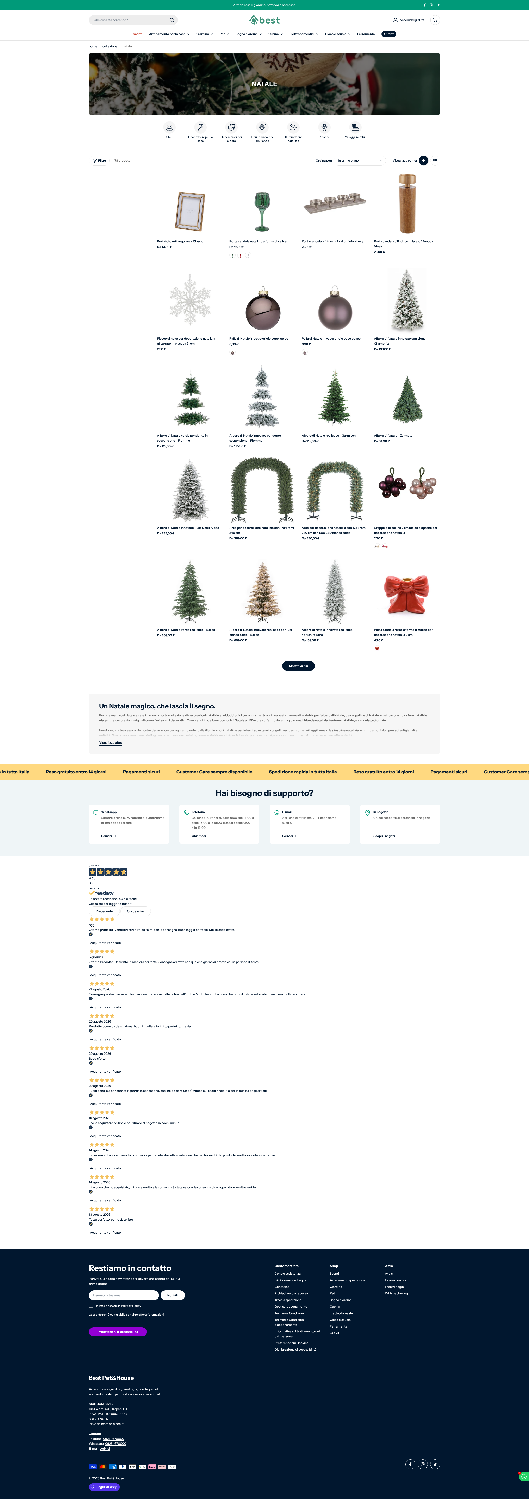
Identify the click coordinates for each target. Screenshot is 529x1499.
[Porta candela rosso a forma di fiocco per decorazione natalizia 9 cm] (407, 592)
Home (93, 46)
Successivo (135, 911)
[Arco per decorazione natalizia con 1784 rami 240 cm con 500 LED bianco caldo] (335, 490)
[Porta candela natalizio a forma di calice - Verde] (232, 255)
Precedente (104, 911)
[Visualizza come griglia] (424, 161)
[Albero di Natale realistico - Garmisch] (335, 398)
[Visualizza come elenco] (435, 161)
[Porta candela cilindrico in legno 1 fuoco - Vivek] (407, 203)
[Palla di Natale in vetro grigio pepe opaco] (335, 301)
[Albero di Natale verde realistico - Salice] (190, 592)
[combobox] (133, 20)
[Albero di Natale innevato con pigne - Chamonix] (407, 301)
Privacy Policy (131, 1306)
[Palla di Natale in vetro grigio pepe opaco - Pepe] (305, 352)
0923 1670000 (113, 1439)
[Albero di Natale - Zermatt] (407, 398)
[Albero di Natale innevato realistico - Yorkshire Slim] (335, 592)
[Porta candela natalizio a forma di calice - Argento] (248, 255)
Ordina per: (324, 160)
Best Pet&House (112, 1478)
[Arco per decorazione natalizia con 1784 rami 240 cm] (262, 490)
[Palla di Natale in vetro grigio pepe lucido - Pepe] (232, 352)
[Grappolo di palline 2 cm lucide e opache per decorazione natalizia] (407, 490)
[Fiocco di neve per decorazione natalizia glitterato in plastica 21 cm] (190, 301)
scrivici (105, 1449)
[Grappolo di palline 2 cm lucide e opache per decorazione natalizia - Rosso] (385, 546)
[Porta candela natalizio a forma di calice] (262, 203)
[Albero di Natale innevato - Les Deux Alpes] (190, 490)
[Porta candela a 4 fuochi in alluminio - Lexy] (335, 203)
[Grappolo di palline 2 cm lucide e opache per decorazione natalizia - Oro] (377, 546)
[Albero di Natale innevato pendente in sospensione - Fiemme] (262, 398)
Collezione (110, 46)
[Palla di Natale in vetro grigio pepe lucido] (262, 301)
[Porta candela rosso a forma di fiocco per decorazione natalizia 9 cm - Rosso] (377, 648)
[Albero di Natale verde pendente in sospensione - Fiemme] (190, 398)
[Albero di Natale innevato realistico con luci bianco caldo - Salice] (262, 592)
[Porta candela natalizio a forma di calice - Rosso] (240, 255)
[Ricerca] (171, 20)
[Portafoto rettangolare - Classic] (190, 203)
